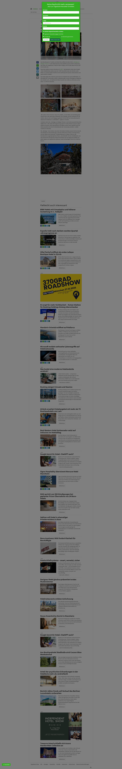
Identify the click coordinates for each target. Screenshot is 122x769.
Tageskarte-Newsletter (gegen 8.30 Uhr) (53, 34)
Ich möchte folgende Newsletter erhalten (53, 31)
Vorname (45, 10)
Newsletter (7, 764)
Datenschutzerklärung (55, 36)
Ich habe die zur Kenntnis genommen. (58, 36)
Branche (45, 26)
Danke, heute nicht (55, 39)
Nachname (45, 15)
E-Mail (45, 20)
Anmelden (46, 39)
